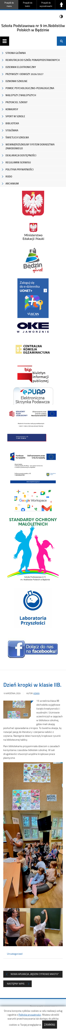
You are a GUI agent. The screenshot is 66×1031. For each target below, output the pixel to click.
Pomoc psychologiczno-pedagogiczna (30, 88)
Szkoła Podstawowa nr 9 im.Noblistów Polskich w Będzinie (33, 28)
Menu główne (4, 41)
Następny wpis (15, 983)
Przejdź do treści (27, 4)
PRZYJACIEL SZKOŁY (16, 102)
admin (36, 693)
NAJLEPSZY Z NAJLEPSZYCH (21, 95)
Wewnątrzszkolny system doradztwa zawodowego (30, 146)
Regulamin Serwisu (18, 162)
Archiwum (12, 183)
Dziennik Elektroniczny (21, 67)
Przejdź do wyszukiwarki (46, 4)
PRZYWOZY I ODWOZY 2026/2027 (24, 74)
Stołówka (12, 130)
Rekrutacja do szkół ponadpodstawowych (33, 60)
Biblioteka (12, 123)
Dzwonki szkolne (16, 81)
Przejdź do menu (9, 4)
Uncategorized (14, 953)
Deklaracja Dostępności (21, 155)
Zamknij (49, 1024)
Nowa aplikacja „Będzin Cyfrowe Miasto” (35, 974)
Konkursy (12, 109)
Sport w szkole (15, 116)
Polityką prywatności (30, 1014)
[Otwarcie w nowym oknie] (33, 231)
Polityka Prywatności (20, 169)
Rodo (9, 176)
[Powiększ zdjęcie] (17, 710)
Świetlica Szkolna (17, 137)
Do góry (61, 4)
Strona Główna (16, 53)
